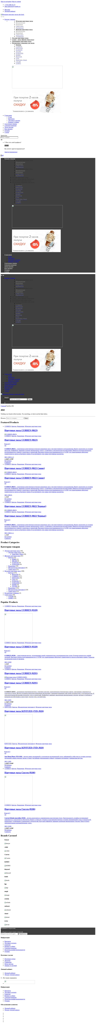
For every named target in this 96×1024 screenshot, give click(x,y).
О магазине (8, 115)
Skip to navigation (6, 1)
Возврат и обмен (13, 122)
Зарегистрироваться (10, 152)
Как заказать (8, 129)
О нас (10, 117)
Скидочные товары (10, 124)
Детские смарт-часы (14, 552)
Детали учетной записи (12, 975)
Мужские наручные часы (24, 21)
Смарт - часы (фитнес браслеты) (23, 39)
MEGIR (14, 561)
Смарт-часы (12, 569)
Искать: (6, 399)
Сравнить (7, 462)
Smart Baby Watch (17, 554)
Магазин (7, 9)
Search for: (4, 135)
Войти (6, 145)
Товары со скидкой (10, 965)
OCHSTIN (15, 562)
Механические (20, 23)
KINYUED (15, 578)
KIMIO (14, 559)
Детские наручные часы (20, 38)
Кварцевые (19, 24)
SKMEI (14, 584)
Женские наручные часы (24, 29)
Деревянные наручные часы (21, 41)
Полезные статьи (9, 959)
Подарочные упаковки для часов (23, 43)
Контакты (11, 119)
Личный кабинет (9, 11)
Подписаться (23, 934)
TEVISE (14, 586)
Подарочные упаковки (11, 593)
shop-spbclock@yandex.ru (12, 6)
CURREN (7, 426)
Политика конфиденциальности (14, 950)
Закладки (7, 960)
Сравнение (8, 962)
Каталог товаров (9, 19)
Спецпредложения (10, 125)
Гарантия (7, 945)
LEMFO (10, 598)
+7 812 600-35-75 (9, 5)
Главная (3, 406)
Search (6, 397)
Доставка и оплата (14, 120)
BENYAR (15, 574)
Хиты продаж (8, 127)
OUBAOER (16, 564)
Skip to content (16, 1)
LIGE (13, 579)
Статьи (6, 132)
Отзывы (7, 130)
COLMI (10, 596)
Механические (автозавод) (16, 567)
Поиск (30, 399)
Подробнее (8, 461)
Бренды (18, 45)
